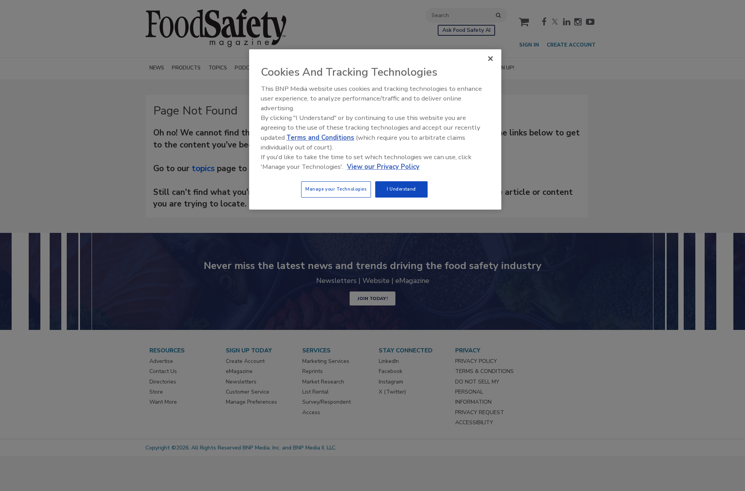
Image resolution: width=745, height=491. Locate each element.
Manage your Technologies (336, 189)
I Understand (401, 189)
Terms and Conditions (320, 137)
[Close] (490, 58)
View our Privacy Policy (383, 166)
